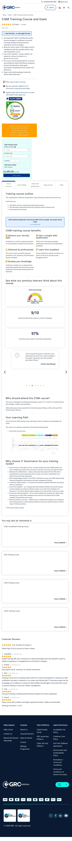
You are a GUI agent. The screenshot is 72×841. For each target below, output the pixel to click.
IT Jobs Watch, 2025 (36, 224)
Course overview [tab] (9, 185)
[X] (51, 815)
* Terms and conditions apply (15, 508)
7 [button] (43, 386)
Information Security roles (17, 431)
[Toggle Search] (68, 7)
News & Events (26, 738)
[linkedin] (60, 815)
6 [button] (41, 386)
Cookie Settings (36, 839)
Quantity (6, 161)
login (8, 648)
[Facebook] (55, 815)
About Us (23, 729)
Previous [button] (4, 372)
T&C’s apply (23, 135)
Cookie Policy (22, 839)
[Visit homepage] (11, 7)
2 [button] (29, 386)
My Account (64, 2)
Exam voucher (8, 167)
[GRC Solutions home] (16, 784)
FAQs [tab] (61, 185)
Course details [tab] (21, 185)
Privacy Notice (9, 839)
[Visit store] (59, 7)
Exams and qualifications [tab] (35, 185)
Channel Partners (27, 733)
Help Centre (8, 729)
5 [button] (38, 386)
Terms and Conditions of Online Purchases (60, 772)
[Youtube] (66, 815)
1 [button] (27, 386)
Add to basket (17, 175)
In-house (23, 82)
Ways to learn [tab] (48, 185)
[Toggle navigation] (64, 7)
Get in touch (59, 784)
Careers (23, 742)
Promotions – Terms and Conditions (58, 762)
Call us (52, 7)
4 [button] (35, 386)
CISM (9, 15)
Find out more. (13, 58)
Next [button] (66, 372)
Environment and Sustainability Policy (60, 753)
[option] (35, 360)
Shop (4, 15)
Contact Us (8, 733)
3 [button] (32, 386)
